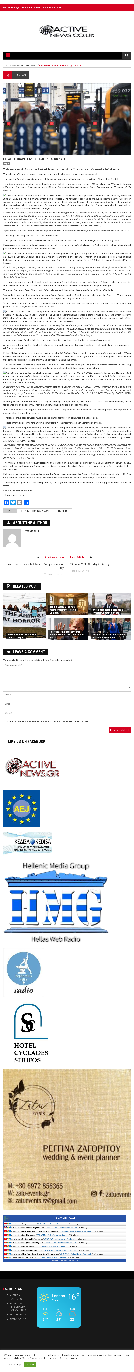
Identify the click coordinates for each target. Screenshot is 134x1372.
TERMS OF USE (18, 1319)
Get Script (54, 1261)
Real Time (63, 1261)
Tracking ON (73, 1261)
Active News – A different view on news (53, 1224)
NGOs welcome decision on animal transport (21, 636)
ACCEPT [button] (30, 1364)
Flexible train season (35, 510)
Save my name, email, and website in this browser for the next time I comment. (48, 721)
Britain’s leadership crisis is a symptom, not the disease (107, 611)
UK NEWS (20, 75)
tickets (62, 510)
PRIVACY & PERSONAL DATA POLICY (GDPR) (19, 1306)
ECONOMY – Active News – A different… (76, 1231)
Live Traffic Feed (64, 1218)
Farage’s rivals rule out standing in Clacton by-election (109, 636)
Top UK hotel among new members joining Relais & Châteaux (63, 609)
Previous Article (54, 557)
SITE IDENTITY (18, 1314)
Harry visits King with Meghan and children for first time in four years (67, 634)
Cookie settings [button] (13, 1364)
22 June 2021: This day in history (89, 564)
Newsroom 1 (32, 530)
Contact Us (16, 1294)
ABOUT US (17, 1298)
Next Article (77, 557)
